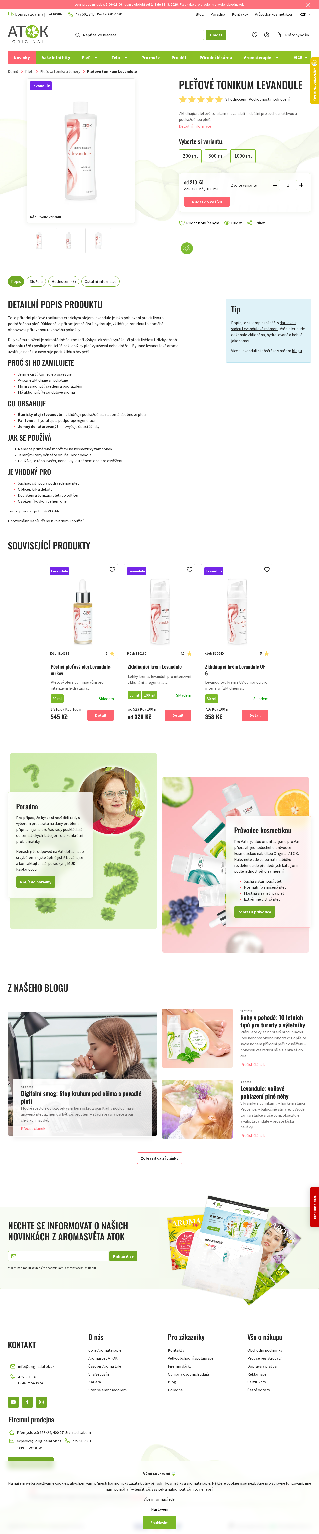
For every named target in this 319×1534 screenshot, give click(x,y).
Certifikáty (256, 1382)
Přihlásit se (123, 1256)
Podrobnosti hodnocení (269, 99)
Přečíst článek (33, 1128)
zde (171, 1499)
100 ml (149, 695)
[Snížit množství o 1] (274, 185)
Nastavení (159, 1509)
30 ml (57, 698)
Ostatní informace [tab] (100, 281)
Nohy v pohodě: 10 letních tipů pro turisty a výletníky (272, 1021)
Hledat (216, 34)
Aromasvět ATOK (103, 1358)
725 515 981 (81, 1440)
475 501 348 (27, 1376)
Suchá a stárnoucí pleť (263, 881)
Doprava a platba (262, 1366)
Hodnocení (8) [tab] (64, 281)
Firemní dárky (179, 1366)
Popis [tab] (16, 281)
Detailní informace (195, 126)
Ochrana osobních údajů (188, 1374)
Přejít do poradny (35, 881)
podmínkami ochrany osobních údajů (72, 1268)
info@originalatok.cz (36, 1366)
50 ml (134, 695)
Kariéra (94, 1382)
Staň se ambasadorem (107, 1389)
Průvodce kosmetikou (273, 14)
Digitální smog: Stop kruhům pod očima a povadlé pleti (81, 1097)
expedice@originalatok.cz (39, 1440)
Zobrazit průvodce (254, 911)
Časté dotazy (258, 1389)
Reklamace (256, 1374)
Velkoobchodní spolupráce (190, 1358)
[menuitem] (22, 57)
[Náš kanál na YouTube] (13, 1402)
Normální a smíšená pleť (265, 887)
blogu (297, 350)
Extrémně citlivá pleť (262, 899)
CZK (303, 14)
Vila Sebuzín (98, 1374)
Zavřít (200, 228)
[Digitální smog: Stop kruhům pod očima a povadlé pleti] (82, 1074)
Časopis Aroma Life (104, 1366)
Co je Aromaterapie (104, 1350)
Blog (200, 14)
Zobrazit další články (159, 1158)
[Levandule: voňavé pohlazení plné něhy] (197, 1109)
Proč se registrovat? (264, 1358)
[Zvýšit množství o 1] (301, 185)
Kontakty (240, 14)
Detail (100, 715)
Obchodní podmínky (264, 1350)
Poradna (217, 14)
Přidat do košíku (207, 201)
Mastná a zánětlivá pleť (264, 893)
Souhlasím (159, 1522)
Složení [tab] (36, 281)
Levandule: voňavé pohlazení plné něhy (264, 1092)
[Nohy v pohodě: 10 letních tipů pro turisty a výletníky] (197, 1038)
